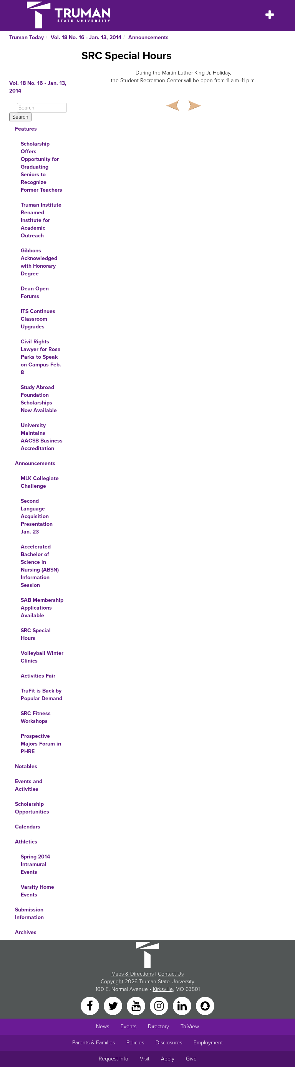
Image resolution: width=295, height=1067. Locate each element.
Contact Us (171, 974)
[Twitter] (113, 1005)
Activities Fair (38, 676)
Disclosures (169, 1042)
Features (26, 129)
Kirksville (163, 989)
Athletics (26, 841)
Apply (167, 1058)
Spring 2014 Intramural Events (35, 864)
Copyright (112, 981)
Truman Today (26, 37)
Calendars (27, 826)
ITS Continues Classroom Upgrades (38, 319)
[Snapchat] (205, 1005)
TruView (190, 1026)
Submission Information (29, 913)
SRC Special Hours (36, 634)
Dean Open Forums (35, 292)
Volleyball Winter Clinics (42, 657)
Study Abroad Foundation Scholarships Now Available (39, 399)
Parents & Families (93, 1042)
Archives (25, 932)
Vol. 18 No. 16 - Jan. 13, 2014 (86, 37)
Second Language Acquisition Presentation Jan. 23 (37, 516)
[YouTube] (136, 1005)
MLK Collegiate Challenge (40, 482)
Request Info (113, 1058)
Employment (208, 1042)
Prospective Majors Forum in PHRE (41, 744)
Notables (26, 766)
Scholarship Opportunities (32, 808)
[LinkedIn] (182, 1005)
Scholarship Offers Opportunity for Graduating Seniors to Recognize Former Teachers (41, 167)
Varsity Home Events (37, 891)
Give (191, 1058)
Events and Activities (28, 785)
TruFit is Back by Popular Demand (41, 695)
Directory (158, 1026)
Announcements (148, 37)
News (102, 1026)
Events (128, 1026)
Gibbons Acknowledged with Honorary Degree (39, 262)
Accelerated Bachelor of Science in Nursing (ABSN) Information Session (40, 565)
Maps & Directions (132, 974)
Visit (144, 1058)
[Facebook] (90, 1005)
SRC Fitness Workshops (36, 717)
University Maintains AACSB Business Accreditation (42, 437)
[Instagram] (159, 1005)
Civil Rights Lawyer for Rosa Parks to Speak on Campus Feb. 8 (41, 357)
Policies (135, 1042)
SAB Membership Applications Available (42, 608)
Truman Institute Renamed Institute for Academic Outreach (41, 220)
